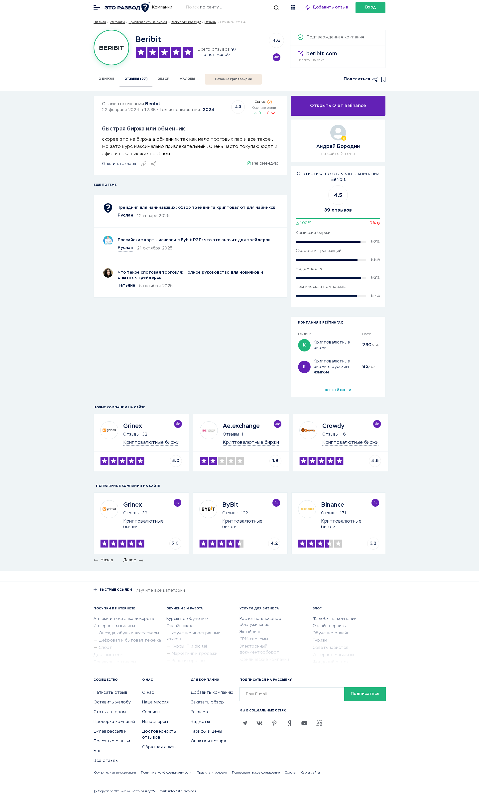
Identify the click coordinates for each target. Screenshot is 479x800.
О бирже (107, 79)
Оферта (290, 772)
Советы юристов (331, 648)
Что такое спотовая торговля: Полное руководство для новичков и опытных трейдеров (190, 275)
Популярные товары (115, 662)
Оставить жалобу (112, 702)
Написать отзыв (110, 693)
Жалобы (187, 79)
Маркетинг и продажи (195, 654)
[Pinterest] (274, 723)
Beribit (153, 104)
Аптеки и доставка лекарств (124, 619)
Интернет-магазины (114, 626)
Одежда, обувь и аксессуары (129, 633)
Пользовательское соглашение (256, 772)
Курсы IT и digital (189, 647)
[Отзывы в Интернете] (127, 7)
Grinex (132, 426)
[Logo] (111, 47)
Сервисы (151, 712)
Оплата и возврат (210, 741)
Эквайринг (250, 632)
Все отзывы (106, 761)
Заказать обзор (207, 702)
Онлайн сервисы (330, 626)
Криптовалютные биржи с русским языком (332, 366)
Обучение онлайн (331, 633)
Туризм (320, 641)
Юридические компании (264, 660)
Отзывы (131, 435)
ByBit (230, 505)
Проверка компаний (114, 722)
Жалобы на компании (335, 619)
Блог (99, 751)
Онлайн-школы (181, 626)
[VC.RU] (319, 723)
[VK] (259, 723)
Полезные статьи (112, 741)
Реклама (199, 712)
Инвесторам (155, 722)
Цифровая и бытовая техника (130, 641)
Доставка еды (108, 655)
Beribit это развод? (186, 22)
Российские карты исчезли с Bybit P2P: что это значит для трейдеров (194, 240)
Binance (332, 505)
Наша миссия (155, 702)
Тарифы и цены (206, 732)
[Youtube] (304, 723)
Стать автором (110, 712)
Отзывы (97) (136, 79)
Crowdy (333, 426)
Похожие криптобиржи (233, 79)
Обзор (163, 79)
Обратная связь (159, 747)
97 (234, 50)
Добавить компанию (212, 693)
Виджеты (200, 722)
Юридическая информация (115, 772)
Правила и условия (212, 772)
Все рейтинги (338, 390)
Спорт (105, 648)
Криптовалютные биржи (148, 22)
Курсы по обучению (187, 619)
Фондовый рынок (331, 662)
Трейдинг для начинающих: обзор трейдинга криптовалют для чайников (197, 208)
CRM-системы (254, 639)
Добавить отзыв (330, 7)
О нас (148, 693)
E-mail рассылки (110, 732)
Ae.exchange (241, 426)
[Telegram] (244, 723)
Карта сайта (310, 772)
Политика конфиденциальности (166, 772)
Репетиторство (188, 661)
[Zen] (289, 723)
